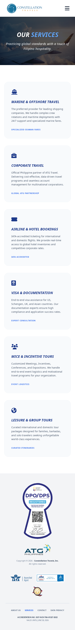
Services (29, 610)
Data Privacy (57, 610)
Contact (42, 610)
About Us (16, 610)
